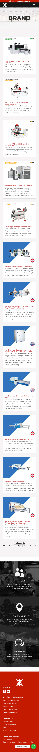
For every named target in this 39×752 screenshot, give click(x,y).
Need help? (19, 581)
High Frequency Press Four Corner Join (18, 266)
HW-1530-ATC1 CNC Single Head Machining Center (16, 103)
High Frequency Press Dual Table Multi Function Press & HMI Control (18, 522)
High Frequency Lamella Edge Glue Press (19, 439)
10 (18, 545)
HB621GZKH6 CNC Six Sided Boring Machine (17, 62)
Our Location (19, 616)
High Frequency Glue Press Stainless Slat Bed (19, 396)
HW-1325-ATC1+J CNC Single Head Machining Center (17, 144)
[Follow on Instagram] (4, 691)
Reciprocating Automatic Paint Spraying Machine (19, 186)
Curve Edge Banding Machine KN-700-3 (18, 227)
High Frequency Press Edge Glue (16, 481)
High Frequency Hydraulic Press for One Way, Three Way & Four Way (19, 307)
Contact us (19, 651)
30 (24, 545)
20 (21, 545)
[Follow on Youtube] (8, 691)
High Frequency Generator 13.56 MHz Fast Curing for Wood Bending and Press (19, 350)
